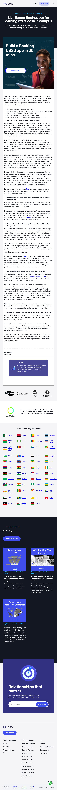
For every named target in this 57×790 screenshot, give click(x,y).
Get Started (44, 3)
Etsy (27, 189)
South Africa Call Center (26, 777)
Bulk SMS (6, 747)
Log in (35, 3)
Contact (42, 743)
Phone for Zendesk (27, 747)
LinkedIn (52, 787)
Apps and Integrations (47, 747)
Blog (41, 740)
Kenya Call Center (27, 756)
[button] (52, 3)
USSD (5, 743)
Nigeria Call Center (27, 759)
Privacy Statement (16, 787)
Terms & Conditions (24, 787)
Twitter (47, 787)
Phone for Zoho (26, 753)
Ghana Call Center (27, 763)
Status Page (44, 753)
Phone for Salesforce (28, 743)
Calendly (28, 217)
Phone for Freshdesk (27, 750)
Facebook (41, 787)
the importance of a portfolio (37, 276)
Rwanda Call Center (27, 772)
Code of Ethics (32, 787)
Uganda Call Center (27, 766)
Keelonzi (26, 256)
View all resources (12, 539)
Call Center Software (9, 740)
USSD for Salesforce (27, 740)
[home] (8, 3)
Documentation (45, 750)
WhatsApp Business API (9, 751)
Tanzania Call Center (27, 769)
